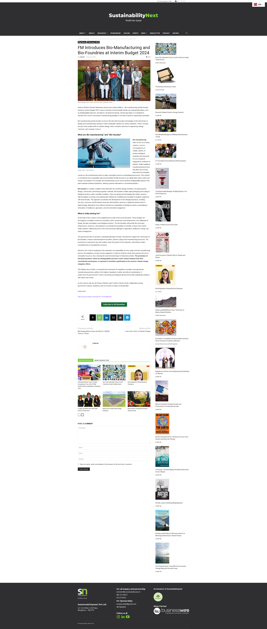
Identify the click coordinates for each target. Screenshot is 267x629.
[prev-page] (79, 414)
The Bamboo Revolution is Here (165, 87)
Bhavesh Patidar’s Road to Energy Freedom (169, 112)
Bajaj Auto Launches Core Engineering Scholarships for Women (172, 372)
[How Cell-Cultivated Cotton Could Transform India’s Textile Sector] (114, 372)
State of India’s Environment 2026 (166, 225)
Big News (86, 39)
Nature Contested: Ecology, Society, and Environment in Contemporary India (168, 405)
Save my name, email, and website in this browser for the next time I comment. (106, 464)
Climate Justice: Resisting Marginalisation (169, 503)
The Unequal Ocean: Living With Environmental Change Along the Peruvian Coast (170, 567)
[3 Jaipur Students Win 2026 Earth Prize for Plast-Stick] (89, 399)
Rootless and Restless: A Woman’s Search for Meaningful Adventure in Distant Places (170, 534)
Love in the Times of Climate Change (137, 331)
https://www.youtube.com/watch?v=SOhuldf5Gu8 (94, 296)
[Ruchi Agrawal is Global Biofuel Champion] (139, 372)
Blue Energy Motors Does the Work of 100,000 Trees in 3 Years (93, 332)
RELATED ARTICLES (85, 360)
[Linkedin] (106, 317)
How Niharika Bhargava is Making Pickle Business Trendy (171, 136)
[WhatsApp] (99, 317)
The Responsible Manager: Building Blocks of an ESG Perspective (171, 192)
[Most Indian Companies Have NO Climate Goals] (139, 399)
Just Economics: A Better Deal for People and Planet (170, 256)
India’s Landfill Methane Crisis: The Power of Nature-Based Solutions (169, 311)
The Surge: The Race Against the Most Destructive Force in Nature (172, 471)
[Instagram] (118, 617)
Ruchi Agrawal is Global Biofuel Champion (169, 288)
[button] (186, 33)
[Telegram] (127, 317)
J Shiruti (82, 57)
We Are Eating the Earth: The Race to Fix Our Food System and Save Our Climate (171, 438)
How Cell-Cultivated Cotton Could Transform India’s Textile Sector (172, 59)
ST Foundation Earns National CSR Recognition (170, 161)
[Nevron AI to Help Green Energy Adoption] (114, 399)
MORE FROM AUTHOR (102, 360)
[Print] (120, 317)
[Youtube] (128, 617)
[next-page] (82, 414)
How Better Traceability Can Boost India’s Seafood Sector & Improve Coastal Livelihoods (171, 340)
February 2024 (93, 42)
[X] (93, 317)
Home (79, 39)
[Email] (113, 317)
